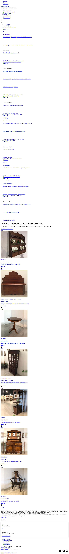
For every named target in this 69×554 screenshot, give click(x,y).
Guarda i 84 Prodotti (6, 536)
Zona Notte (17, 96)
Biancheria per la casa (25, 204)
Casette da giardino (12, 186)
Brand (9, 547)
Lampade (5, 162)
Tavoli (16, 94)
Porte (9, 157)
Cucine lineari (30, 45)
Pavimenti (5, 157)
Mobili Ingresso (10, 79)
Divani (8, 71)
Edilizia (13, 140)
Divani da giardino (20, 186)
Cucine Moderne (6, 37)
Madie (20, 71)
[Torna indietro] (5, 29)
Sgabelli (5, 94)
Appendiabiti (11, 204)
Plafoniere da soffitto (16, 175)
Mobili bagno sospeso (8, 123)
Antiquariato (6, 204)
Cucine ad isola (23, 45)
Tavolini (13, 220)
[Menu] (1, 22)
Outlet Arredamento (5, 6)
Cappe (4, 52)
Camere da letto (14, 105)
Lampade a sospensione (24, 167)
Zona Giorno (18, 62)
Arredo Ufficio (17, 204)
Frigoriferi (11, 52)
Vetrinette (20, 94)
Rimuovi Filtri (4, 517)
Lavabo (10, 131)
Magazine (5, 1)
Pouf (15, 87)
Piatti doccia (14, 131)
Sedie (17, 87)
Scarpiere (18, 212)
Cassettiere (20, 105)
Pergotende (26, 186)
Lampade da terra (7, 167)
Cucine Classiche (21, 37)
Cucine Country (28, 37)
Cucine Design (14, 37)
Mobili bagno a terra (17, 123)
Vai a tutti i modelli (6, 34)
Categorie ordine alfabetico (7, 183)
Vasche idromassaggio (19, 139)
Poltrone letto (28, 79)
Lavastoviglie (16, 52)
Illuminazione (18, 158)
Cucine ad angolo (16, 45)
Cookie (6, 549)
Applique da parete (7, 175)
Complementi (18, 195)
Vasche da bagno (10, 139)
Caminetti (5, 149)
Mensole (5, 79)
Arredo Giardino (6, 180)
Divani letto (12, 71)
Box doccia (5, 131)
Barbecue (5, 186)
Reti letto (16, 113)
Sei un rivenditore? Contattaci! (7, 552)
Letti (9, 113)
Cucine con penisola (7, 45)
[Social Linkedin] (60, 551)
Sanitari (4, 139)
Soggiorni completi (11, 94)
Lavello (4, 60)
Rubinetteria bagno (21, 131)
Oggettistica (5, 212)
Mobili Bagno (5, 118)
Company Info (4, 547)
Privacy (2, 549)
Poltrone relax (6, 87)
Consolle (5, 71)
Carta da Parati (11, 149)
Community (5, 4)
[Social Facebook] (63, 551)
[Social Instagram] (67, 551)
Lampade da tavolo (15, 167)
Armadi (4, 105)
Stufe (11, 157)
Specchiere (5, 220)
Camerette (9, 105)
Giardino (18, 177)
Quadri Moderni (12, 212)
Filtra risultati (10, 229)
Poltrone (23, 79)
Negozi (4, 2)
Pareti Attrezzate (17, 79)
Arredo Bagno (19, 114)
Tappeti (9, 220)
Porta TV (11, 87)
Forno (7, 52)
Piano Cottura (10, 60)
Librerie (17, 71)
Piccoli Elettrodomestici (18, 60)
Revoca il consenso (14, 549)
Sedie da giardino (7, 194)
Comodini (5, 113)
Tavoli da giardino (21, 194)
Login (15, 552)
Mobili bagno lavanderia (27, 123)
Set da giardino (14, 194)
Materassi (12, 113)
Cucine (14, 27)
